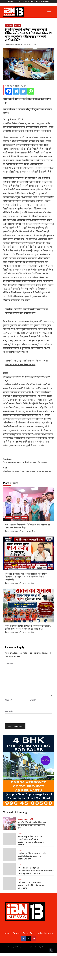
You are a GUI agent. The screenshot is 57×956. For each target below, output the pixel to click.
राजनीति (17, 26)
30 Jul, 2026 (26, 583)
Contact (18, 1)
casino (20, 833)
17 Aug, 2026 (26, 531)
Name (8, 699)
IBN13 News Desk (13, 45)
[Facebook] (8, 91)
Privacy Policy (29, 1)
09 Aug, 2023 (27, 45)
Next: (28, 469)
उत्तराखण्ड (9, 26)
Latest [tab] (9, 812)
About (10, 1)
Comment (10, 663)
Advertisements (42, 1)
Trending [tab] (21, 812)
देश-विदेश (31, 619)
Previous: (25, 461)
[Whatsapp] (30, 91)
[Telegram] (16, 91)
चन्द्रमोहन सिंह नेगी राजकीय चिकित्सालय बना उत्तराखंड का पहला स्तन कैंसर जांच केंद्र (32, 825)
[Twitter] (23, 91)
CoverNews (35, 947)
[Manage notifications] (51, 950)
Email (33, 699)
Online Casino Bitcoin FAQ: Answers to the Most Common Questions (31, 885)
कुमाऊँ (17, 567)
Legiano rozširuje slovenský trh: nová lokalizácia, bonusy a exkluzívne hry (32, 856)
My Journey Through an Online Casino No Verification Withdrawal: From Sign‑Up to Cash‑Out (36, 871)
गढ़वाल (17, 518)
